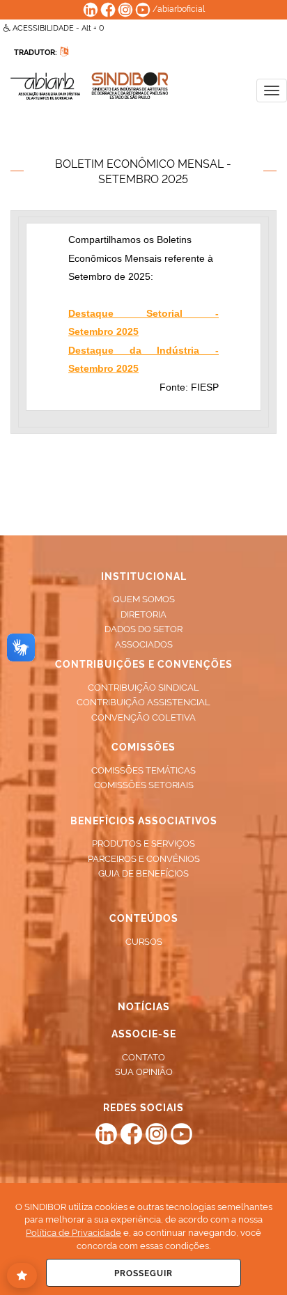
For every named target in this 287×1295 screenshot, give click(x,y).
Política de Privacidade (73, 1231)
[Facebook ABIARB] (108, 8)
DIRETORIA (143, 613)
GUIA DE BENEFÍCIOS (143, 872)
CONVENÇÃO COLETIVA (143, 716)
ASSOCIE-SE (143, 1032)
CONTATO (143, 1056)
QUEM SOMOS (144, 598)
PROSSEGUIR (143, 1272)
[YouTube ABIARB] (142, 8)
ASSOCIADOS (144, 643)
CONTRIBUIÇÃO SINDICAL (143, 686)
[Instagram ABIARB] (125, 8)
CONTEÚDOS (143, 917)
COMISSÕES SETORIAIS (144, 784)
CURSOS (143, 940)
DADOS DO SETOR (143, 628)
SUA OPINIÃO (144, 1071)
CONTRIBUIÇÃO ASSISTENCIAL (143, 701)
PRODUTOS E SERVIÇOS (143, 842)
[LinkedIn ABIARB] (90, 8)
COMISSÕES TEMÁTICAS (143, 769)
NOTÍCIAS (144, 1005)
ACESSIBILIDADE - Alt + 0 (57, 27)
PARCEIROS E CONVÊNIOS (144, 857)
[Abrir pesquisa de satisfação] (22, 1275)
